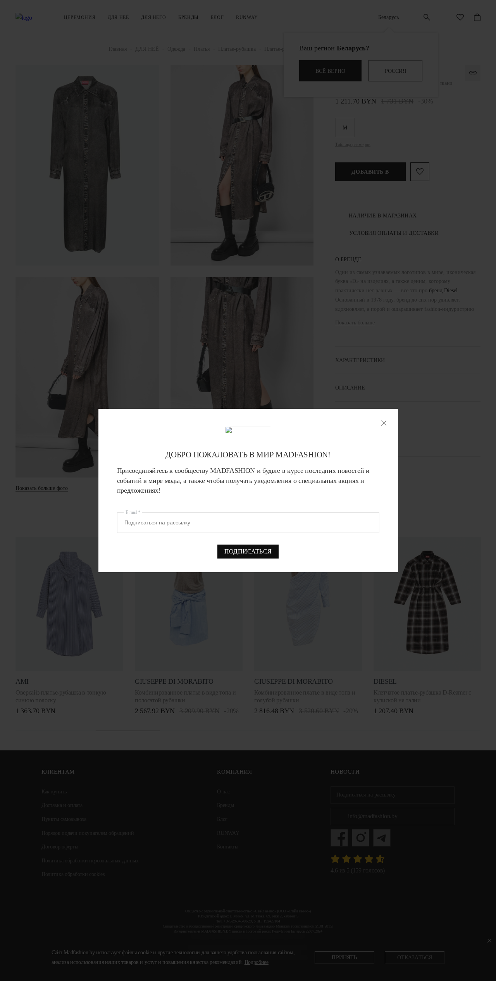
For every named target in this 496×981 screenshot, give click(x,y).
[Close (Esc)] (384, 423)
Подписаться (248, 551)
